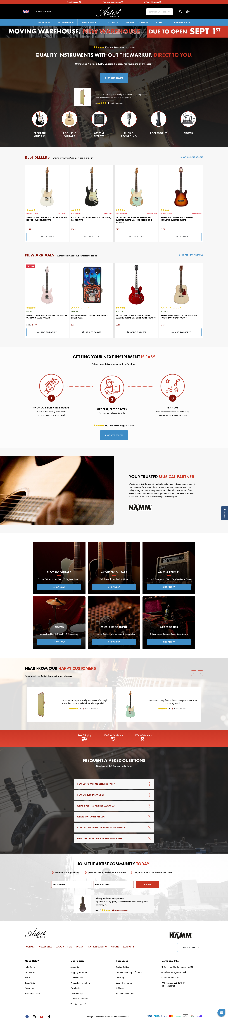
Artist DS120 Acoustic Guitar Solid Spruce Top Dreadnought (179, 316)
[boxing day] (114, 31)
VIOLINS (159, 22)
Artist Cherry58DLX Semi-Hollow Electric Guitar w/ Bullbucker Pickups (136, 316)
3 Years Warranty (151, 2)
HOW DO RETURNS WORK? (90, 794)
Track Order (30, 982)
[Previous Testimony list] (193, 673)
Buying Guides (122, 967)
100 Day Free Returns (112, 2)
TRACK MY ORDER (190, 947)
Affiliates (120, 988)
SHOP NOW (59, 587)
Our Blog (120, 977)
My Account (30, 988)
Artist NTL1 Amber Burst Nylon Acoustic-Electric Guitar (177, 218)
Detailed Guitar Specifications (129, 972)
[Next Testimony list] (200, 673)
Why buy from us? (78, 1004)
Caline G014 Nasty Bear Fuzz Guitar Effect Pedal (89, 316)
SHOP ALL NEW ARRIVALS (191, 254)
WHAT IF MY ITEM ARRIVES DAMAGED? (96, 805)
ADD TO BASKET (49, 332)
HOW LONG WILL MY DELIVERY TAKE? (96, 784)
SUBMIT (147, 884)
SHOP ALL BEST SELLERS (191, 157)
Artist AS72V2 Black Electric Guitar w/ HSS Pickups (91, 218)
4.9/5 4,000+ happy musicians (119, 47)
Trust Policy (75, 988)
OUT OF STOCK (47, 236)
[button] (188, 12)
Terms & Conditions (79, 998)
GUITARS (42, 22)
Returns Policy (76, 977)
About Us (74, 967)
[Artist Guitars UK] (114, 11)
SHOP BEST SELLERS (114, 78)
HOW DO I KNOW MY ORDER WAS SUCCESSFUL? (101, 827)
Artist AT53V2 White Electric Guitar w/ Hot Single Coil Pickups (46, 218)
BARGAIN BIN (180, 22)
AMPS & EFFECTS (89, 22)
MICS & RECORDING (135, 22)
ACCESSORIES (64, 22)
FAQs (27, 977)
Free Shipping (73, 2)
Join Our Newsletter (125, 993)
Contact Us (30, 972)
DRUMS (111, 22)
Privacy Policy (76, 993)
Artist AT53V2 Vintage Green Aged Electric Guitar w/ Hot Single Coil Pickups (134, 220)
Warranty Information (80, 982)
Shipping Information (79, 972)
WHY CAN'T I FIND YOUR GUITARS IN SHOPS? (99, 838)
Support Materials (124, 982)
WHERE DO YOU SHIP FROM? (91, 816)
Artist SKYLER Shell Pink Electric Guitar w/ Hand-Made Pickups (46, 316)
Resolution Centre (32, 993)
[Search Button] (169, 11)
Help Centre (30, 967)
